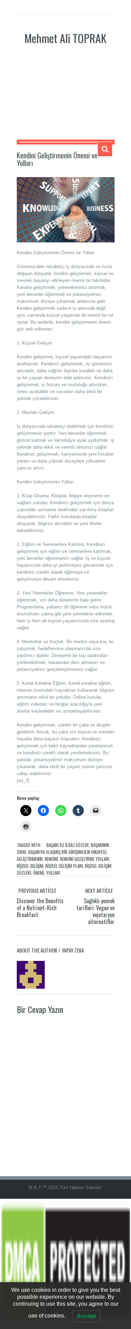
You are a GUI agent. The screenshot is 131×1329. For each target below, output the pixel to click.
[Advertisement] (65, 98)
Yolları (53, 872)
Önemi (38, 872)
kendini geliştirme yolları (84, 858)
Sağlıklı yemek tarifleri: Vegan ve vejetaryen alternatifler (96, 911)
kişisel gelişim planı (64, 865)
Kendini (51, 858)
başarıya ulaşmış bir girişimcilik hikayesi (67, 851)
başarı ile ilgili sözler (67, 844)
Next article (99, 890)
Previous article (37, 890)
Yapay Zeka (73, 950)
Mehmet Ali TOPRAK (65, 38)
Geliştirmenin (30, 858)
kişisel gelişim (30, 865)
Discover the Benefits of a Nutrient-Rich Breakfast (40, 907)
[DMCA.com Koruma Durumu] (65, 1263)
